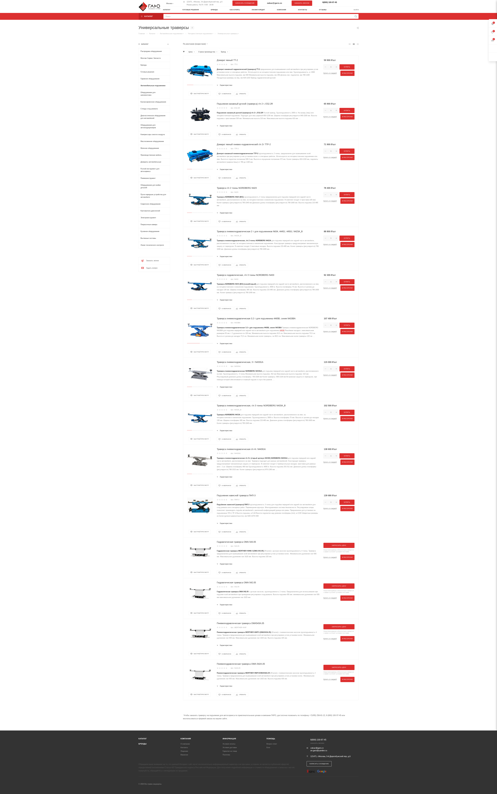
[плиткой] (349, 44)
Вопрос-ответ (271, 744)
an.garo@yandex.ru (318, 750)
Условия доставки (230, 747)
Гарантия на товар (230, 751)
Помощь (270, 739)
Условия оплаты (229, 744)
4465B (282, 330)
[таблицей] (357, 44)
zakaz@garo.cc (274, 3)
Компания (186, 739)
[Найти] (356, 16)
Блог (268, 747)
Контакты (184, 747)
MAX (355, 3)
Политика (226, 755)
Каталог (142, 739)
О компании (185, 744)
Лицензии (184, 751)
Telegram (350, 3)
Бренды (142, 744)
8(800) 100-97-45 (329, 2)
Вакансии (184, 755)
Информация (229, 739)
